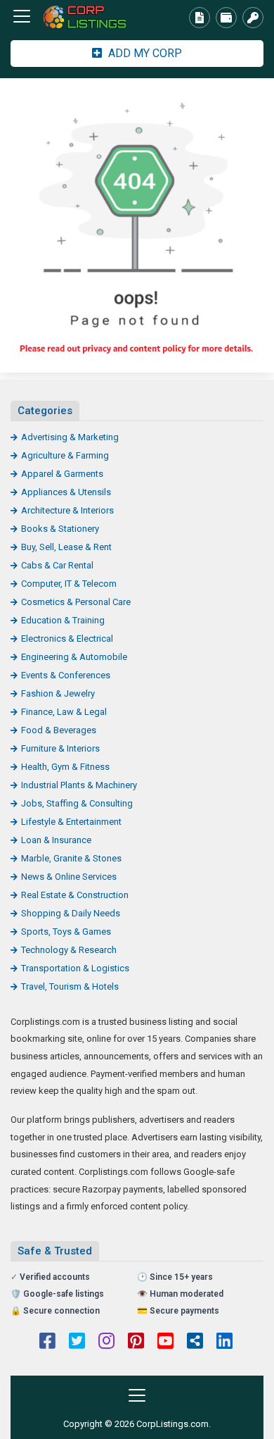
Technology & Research (69, 950)
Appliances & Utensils (66, 492)
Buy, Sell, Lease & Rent (66, 547)
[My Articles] (199, 17)
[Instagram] (106, 1342)
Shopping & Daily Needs (70, 913)
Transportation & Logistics (75, 968)
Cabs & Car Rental (57, 565)
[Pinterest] (136, 1342)
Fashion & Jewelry (58, 693)
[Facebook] (47, 1342)
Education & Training (63, 620)
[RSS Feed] (195, 1342)
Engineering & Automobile (74, 657)
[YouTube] (165, 1342)
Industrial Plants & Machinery (79, 785)
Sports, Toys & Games (66, 931)
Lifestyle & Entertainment (71, 821)
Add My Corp (143, 53)
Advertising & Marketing (70, 437)
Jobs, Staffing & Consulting (77, 803)
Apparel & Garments (62, 473)
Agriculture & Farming (65, 455)
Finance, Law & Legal (64, 711)
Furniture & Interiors (60, 748)
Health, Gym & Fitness (65, 766)
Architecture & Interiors (67, 510)
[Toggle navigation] (22, 16)
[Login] (252, 17)
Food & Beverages (58, 730)
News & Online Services (69, 876)
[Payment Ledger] (226, 17)
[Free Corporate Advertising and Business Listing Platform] (88, 16)
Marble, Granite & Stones (71, 858)
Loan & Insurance (56, 840)
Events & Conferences (65, 675)
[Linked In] (224, 1342)
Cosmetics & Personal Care (76, 602)
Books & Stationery (60, 528)
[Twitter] (77, 1342)
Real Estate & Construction (75, 895)
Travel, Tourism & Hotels (70, 986)
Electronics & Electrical (67, 638)
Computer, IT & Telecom (69, 583)
